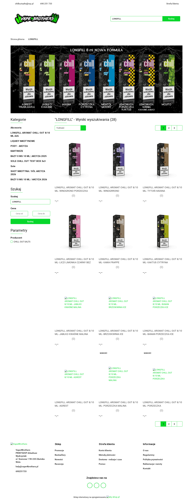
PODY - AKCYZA (19, 146)
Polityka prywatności (153, 459)
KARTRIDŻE (17, 151)
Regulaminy (148, 455)
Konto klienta (105, 450)
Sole (13, 166)
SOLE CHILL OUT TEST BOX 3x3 (28, 161)
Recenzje (59, 464)
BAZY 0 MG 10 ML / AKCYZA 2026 (29, 179)
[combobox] (70, 128)
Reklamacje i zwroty (152, 464)
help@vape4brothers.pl (27, 466)
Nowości (59, 459)
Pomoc (102, 464)
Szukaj (30, 221)
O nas (145, 450)
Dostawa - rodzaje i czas (110, 459)
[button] (58, 444)
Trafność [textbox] (60, 128)
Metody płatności (107, 455)
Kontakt (146, 468)
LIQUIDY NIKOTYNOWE (23, 141)
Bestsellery (60, 455)
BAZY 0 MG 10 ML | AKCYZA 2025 (29, 156)
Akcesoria (16, 127)
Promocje (59, 450)
